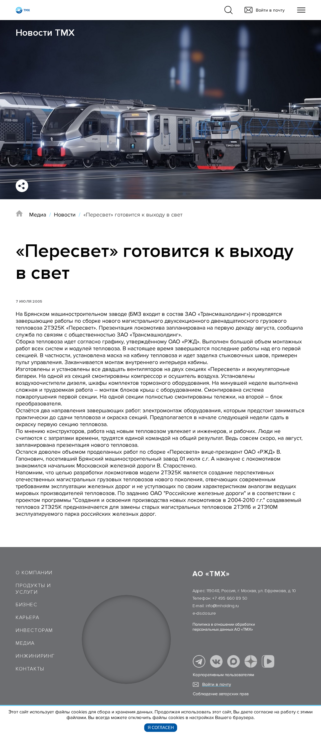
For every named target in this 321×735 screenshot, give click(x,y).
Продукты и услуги (33, 588)
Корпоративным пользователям (223, 674)
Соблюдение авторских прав (221, 693)
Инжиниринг (35, 656)
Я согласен (161, 727)
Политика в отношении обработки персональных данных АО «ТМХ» (223, 627)
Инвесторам (34, 630)
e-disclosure (204, 613)
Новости (65, 214)
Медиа (37, 214)
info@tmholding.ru (222, 605)
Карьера (27, 617)
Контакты (30, 669)
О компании (34, 573)
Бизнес (27, 605)
